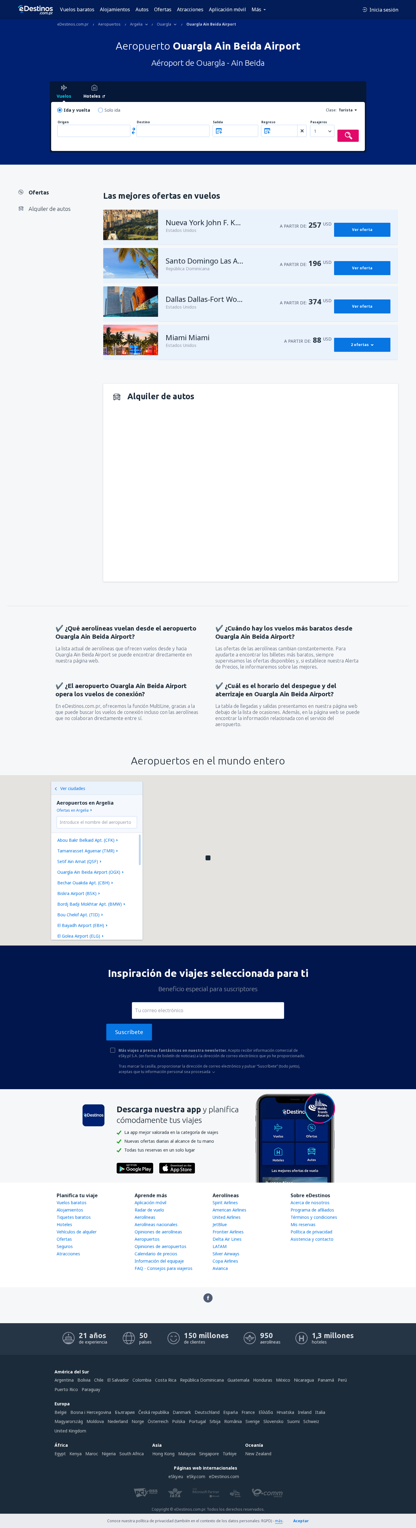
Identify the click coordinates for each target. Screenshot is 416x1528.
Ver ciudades (72, 788)
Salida (218, 122)
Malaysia (187, 1453)
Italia (320, 1412)
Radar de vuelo (149, 1210)
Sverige (252, 1421)
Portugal (197, 1421)
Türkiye (230, 1453)
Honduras (262, 1380)
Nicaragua (304, 1380)
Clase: (331, 110)
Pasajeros (318, 122)
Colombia (141, 1380)
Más (256, 9)
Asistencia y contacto (312, 1239)
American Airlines (229, 1210)
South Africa (131, 1453)
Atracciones (190, 9)
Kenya (75, 1453)
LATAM (220, 1246)
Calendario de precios (156, 1254)
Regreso (268, 122)
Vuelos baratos (77, 9)
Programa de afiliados (312, 1210)
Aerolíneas (145, 1217)
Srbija (215, 1421)
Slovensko (273, 1421)
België (61, 1412)
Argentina (64, 1380)
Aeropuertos (147, 1239)
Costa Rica (165, 1380)
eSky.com (196, 1476)
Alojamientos (115, 9)
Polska (178, 1421)
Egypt (60, 1453)
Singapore (209, 1453)
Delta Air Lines (227, 1239)
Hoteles (64, 1224)
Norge (138, 1421)
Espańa (230, 1412)
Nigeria (109, 1453)
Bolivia (83, 1380)
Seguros (65, 1246)
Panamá (326, 1380)
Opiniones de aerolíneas (158, 1232)
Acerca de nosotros (310, 1202)
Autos (142, 9)
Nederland (118, 1421)
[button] (208, 857)
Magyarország (69, 1421)
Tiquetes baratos (74, 1217)
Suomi (293, 1421)
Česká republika (153, 1412)
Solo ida (112, 110)
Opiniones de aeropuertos (160, 1246)
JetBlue (220, 1224)
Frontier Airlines (228, 1232)
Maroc (91, 1453)
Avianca (220, 1268)
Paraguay (91, 1389)
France (248, 1412)
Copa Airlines (225, 1261)
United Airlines (227, 1217)
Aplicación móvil (227, 9)
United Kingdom (70, 1431)
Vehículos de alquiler (77, 1232)
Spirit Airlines (225, 1202)
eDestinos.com (224, 1476)
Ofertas (162, 9)
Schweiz (311, 1421)
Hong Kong (163, 1453)
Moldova (95, 1421)
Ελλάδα (266, 1412)
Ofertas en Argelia (73, 810)
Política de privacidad (311, 1232)
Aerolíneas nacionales (156, 1224)
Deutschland (207, 1412)
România (233, 1421)
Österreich (158, 1421)
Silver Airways (226, 1254)
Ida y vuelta (77, 110)
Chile (99, 1380)
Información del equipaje (159, 1261)
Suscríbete (129, 1032)
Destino (143, 122)
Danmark (182, 1412)
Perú (342, 1380)
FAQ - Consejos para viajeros (163, 1268)
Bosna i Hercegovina (90, 1412)
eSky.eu (175, 1476)
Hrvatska (285, 1412)
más (279, 1520)
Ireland (305, 1412)
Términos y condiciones (314, 1217)
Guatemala (238, 1380)
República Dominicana (202, 1380)
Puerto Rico (66, 1389)
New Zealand (258, 1453)
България (125, 1412)
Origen (63, 122)
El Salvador (118, 1380)
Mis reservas (303, 1224)
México (283, 1380)
